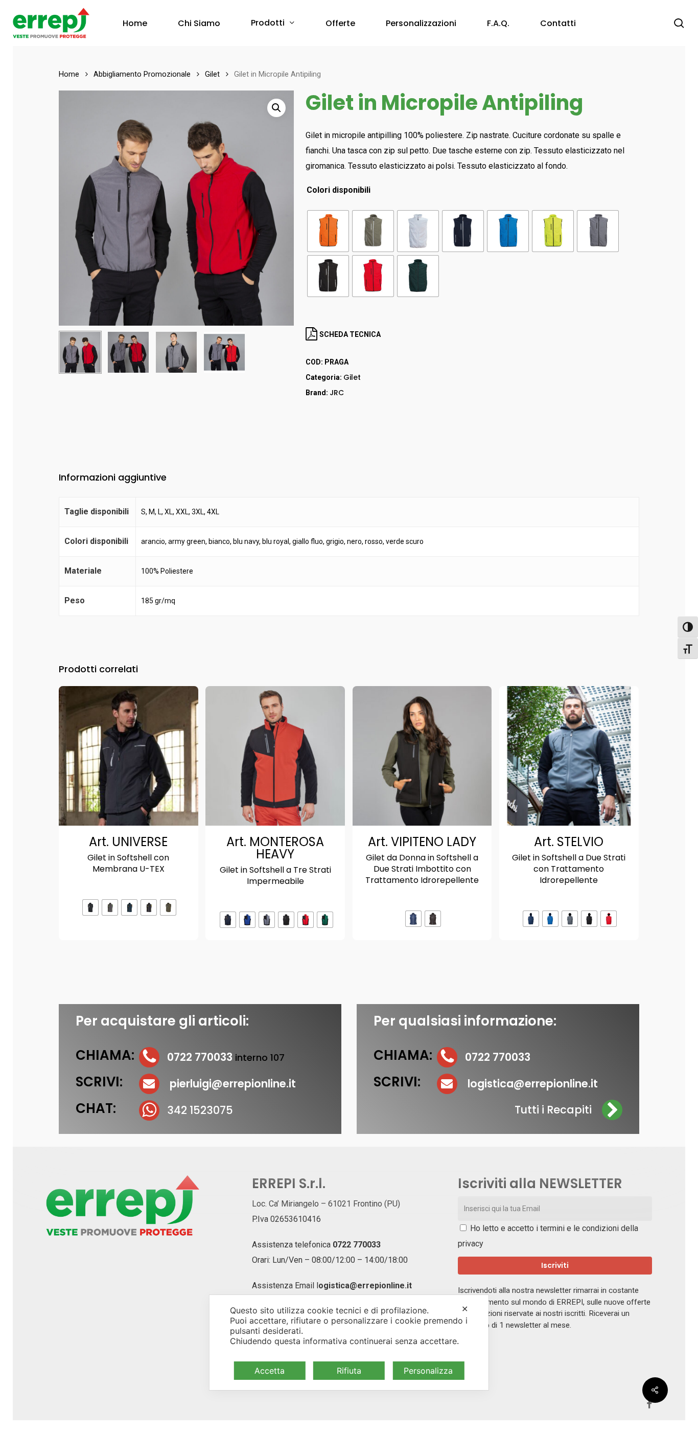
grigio (335, 541)
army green (186, 541)
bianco (219, 541)
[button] (276, 108)
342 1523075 (200, 1110)
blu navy (246, 541)
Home (69, 74)
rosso (374, 541)
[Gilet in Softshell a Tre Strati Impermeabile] (275, 756)
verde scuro (405, 541)
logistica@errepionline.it (533, 1083)
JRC (337, 393)
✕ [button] (464, 1309)
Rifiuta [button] (349, 1371)
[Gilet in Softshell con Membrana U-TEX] (128, 756)
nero (354, 541)
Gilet (212, 74)
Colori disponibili (338, 190)
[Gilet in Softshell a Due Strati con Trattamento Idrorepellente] (569, 756)
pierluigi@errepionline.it (233, 1083)
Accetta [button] (269, 1371)
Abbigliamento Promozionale (142, 74)
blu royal (275, 541)
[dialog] (349, 1342)
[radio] (328, 231)
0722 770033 (357, 1244)
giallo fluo (307, 541)
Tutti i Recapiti (553, 1109)
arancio (153, 541)
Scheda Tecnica (349, 334)
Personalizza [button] (428, 1371)
